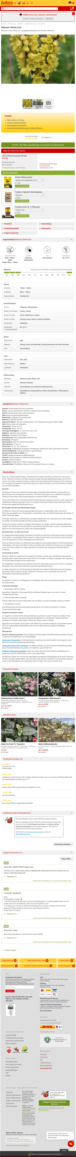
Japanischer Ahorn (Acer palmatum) (15, 646)
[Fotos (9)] (27, 104)
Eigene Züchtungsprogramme (15, 1040)
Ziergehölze (20, 24)
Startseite (3, 24)
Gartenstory (26, 1109)
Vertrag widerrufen (46, 1068)
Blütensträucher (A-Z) (31, 24)
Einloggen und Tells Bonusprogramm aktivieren (54, 1103)
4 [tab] (34, 96)
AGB (41, 1060)
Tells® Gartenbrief (11, 1106)
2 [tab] (30, 96)
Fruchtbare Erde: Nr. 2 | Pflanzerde (27, 207)
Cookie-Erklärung (45, 1063)
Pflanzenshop (12, 24)
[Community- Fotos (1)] (38, 104)
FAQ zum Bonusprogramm (35, 832)
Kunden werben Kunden (13, 1100)
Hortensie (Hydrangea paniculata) (14, 651)
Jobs (7, 1073)
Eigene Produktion (11, 1043)
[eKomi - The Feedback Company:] (47, 1039)
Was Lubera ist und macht (14, 1064)
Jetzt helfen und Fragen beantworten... (18, 1145)
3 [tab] (32, 96)
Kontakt (8, 1075)
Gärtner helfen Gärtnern (13, 1098)
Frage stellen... (66, 859)
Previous (4, 684)
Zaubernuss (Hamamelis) (11, 640)
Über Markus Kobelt (12, 1062)
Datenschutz (44, 1057)
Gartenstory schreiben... (63, 844)
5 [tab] (37, 96)
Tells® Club (9, 1092)
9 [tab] (46, 96)
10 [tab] (49, 96)
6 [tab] (39, 96)
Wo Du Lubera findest (12, 1067)
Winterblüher (41, 24)
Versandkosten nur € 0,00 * (48, 1020)
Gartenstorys (10, 1103)
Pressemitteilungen (11, 1070)
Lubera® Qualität (11, 1035)
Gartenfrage (26, 1112)
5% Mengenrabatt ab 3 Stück (48, 164)
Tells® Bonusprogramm (13, 1095)
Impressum (43, 1054)
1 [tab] (27, 96)
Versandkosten (44, 168)
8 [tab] (44, 96)
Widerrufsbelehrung (46, 1065)
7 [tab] (42, 96)
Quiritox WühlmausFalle (23, 177)
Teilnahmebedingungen (23, 834)
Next (72, 684)
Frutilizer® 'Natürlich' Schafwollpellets (28, 192)
